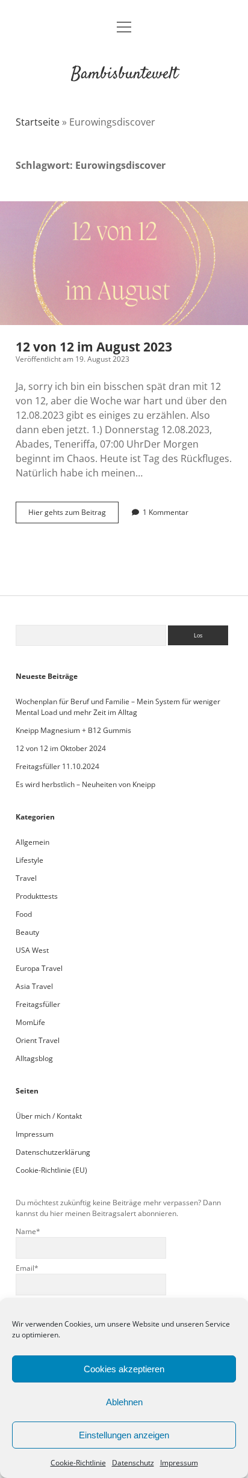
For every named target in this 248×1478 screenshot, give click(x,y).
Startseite (38, 122)
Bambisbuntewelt (124, 74)
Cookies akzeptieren (124, 1369)
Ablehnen (124, 1402)
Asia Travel (34, 986)
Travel (26, 878)
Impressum (179, 1463)
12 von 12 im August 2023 (124, 263)
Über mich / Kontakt (49, 1116)
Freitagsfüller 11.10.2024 (57, 766)
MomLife (30, 1022)
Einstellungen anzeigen (124, 1435)
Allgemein (32, 842)
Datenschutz (133, 1463)
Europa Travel (39, 968)
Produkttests (37, 896)
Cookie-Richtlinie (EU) (51, 1170)
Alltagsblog (34, 1058)
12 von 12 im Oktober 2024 (61, 748)
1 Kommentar (165, 512)
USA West (32, 950)
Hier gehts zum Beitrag (73, 514)
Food (24, 914)
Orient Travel (38, 1040)
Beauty (27, 932)
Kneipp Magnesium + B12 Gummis (73, 730)
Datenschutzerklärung (53, 1152)
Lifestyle (29, 860)
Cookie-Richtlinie (78, 1463)
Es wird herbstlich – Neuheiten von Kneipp (85, 784)
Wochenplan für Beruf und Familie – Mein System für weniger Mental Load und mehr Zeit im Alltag (118, 706)
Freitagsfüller (38, 1004)
